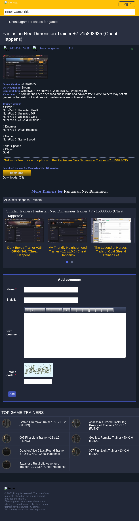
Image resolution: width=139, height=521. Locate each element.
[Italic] (32, 310)
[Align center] (54, 310)
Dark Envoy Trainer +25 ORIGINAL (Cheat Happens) (24, 251)
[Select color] (86, 310)
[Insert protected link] (80, 310)
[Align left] (48, 310)
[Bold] (27, 310)
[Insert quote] (98, 310)
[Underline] (37, 310)
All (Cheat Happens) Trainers (23, 199)
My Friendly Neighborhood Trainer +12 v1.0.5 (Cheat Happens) (68, 251)
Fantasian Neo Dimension (86, 191)
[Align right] (59, 310)
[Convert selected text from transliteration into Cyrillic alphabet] (104, 310)
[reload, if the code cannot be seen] (38, 376)
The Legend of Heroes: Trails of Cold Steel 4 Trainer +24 (111, 251)
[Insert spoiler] (110, 310)
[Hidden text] (92, 310)
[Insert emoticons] (66, 310)
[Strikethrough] (42, 310)
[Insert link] (74, 310)
